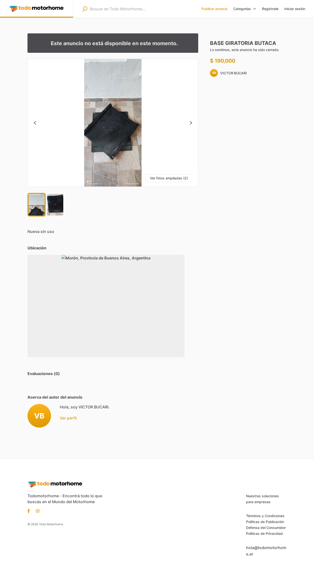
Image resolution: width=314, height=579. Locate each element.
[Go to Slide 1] (36, 204)
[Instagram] (36, 510)
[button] (113, 123)
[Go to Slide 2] (55, 204)
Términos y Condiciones (265, 516)
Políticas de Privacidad (264, 533)
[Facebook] (30, 510)
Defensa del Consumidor (266, 527)
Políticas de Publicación (265, 522)
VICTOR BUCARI (233, 73)
